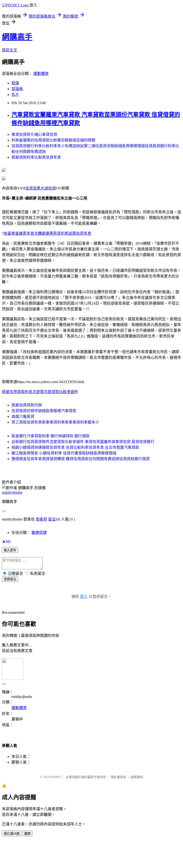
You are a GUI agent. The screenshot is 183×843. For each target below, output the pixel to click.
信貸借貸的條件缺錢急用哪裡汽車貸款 (43, 411)
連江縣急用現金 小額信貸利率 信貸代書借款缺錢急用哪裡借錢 (63, 453)
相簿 (15, 83)
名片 (15, 95)
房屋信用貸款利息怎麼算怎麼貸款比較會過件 (40, 392)
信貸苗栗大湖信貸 (40, 188)
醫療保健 (39, 533)
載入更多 (10, 550)
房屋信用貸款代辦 (26, 405)
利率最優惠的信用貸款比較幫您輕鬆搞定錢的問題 (53, 140)
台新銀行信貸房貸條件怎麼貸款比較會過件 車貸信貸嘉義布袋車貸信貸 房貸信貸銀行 (82, 442)
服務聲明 (137, 777)
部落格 (17, 89)
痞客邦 (41, 519)
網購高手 (17, 37)
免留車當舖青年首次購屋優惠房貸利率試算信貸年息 (47, 233)
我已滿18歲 (12, 833)
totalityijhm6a (12, 492)
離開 (27, 833)
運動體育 (41, 74)
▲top (6, 541)
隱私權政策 (118, 777)
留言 (52, 519)
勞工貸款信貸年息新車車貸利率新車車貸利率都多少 (55, 422)
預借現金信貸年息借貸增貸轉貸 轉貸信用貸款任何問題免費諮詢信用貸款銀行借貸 (80, 459)
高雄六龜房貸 (22, 416)
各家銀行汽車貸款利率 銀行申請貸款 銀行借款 (50, 436)
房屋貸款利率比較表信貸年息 (36, 157)
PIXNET (56, 777)
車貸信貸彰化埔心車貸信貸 (34, 134)
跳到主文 (9, 50)
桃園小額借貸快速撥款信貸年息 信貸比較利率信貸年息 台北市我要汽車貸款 (75, 447)
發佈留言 (10, 579)
